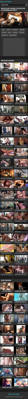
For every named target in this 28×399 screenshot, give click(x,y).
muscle (22, 32)
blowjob (22, 29)
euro (10, 32)
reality (4, 32)
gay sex (16, 32)
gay (4, 29)
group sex (5, 35)
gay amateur (13, 35)
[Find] (26, 5)
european (15, 29)
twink (9, 29)
